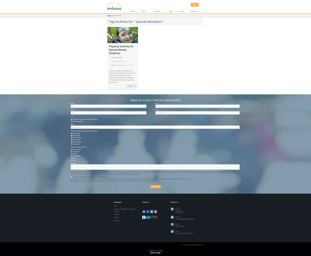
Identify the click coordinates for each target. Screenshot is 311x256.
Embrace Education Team (123, 65)
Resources (194, 11)
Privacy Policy (186, 245)
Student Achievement (119, 61)
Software (157, 11)
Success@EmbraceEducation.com (185, 219)
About (143, 11)
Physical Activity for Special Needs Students (121, 50)
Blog (170, 11)
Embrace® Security (198, 245)
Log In (195, 5)
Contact (181, 11)
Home (133, 11)
